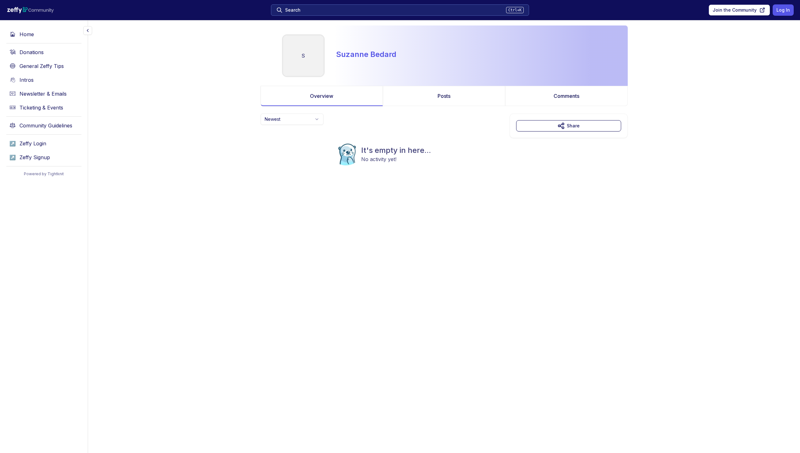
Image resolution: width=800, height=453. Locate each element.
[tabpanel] (444, 152)
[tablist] (444, 96)
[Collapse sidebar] (87, 30)
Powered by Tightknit (44, 173)
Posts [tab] (444, 96)
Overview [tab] (321, 96)
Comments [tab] (566, 96)
